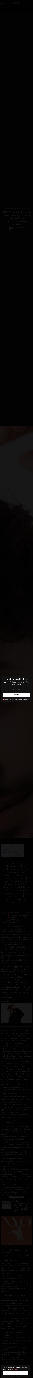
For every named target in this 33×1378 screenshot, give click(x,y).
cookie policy (15, 1369)
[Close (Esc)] (30, 678)
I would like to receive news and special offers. (17, 699)
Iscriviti (16, 695)
